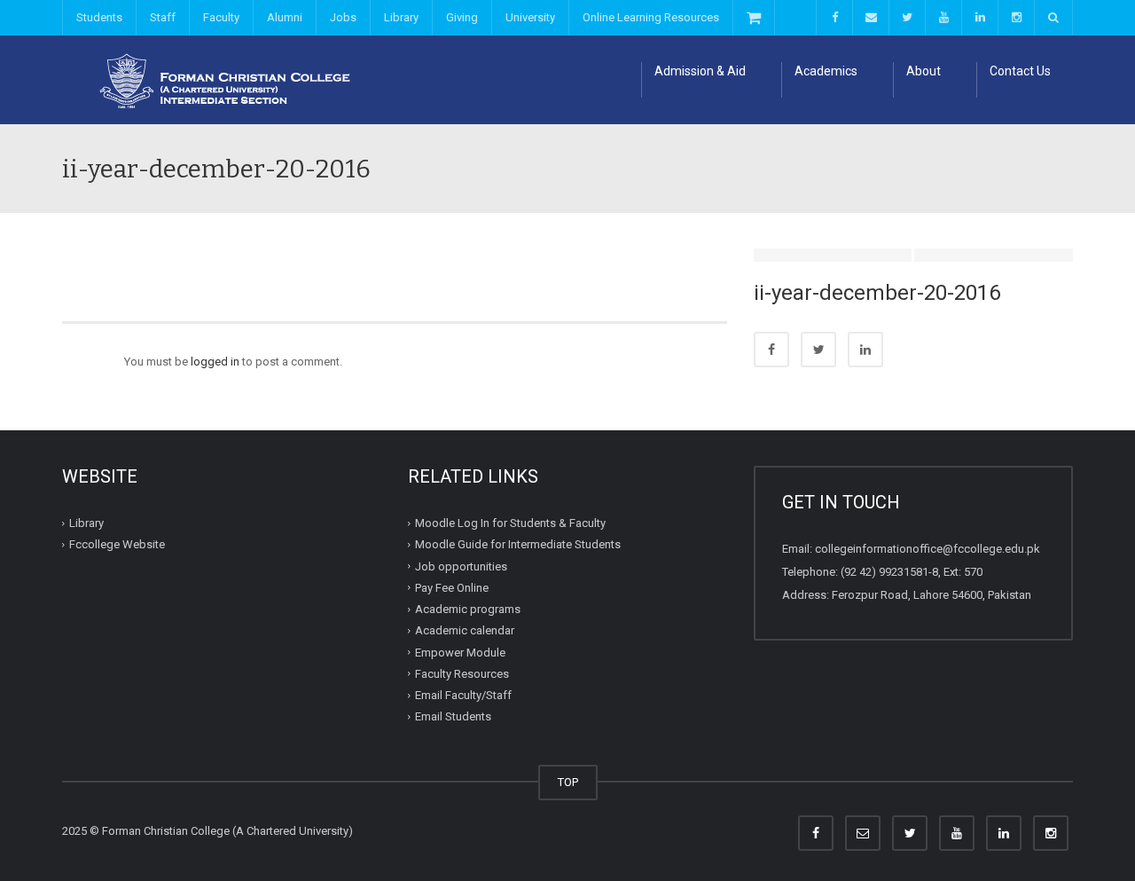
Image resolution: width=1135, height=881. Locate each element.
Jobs (343, 17)
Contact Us (1020, 71)
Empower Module (460, 651)
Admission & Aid (700, 71)
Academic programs (468, 609)
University (530, 17)
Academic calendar (464, 630)
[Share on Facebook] (771, 349)
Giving (462, 17)
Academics (825, 71)
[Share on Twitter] (818, 349)
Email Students (453, 716)
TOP (568, 782)
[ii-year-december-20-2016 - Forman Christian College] (217, 79)
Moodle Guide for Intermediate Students (518, 544)
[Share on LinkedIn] (865, 349)
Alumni (284, 17)
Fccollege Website (117, 544)
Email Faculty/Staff (463, 695)
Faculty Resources (462, 673)
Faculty (221, 17)
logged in (215, 361)
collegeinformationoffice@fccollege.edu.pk (927, 548)
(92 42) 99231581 (884, 571)
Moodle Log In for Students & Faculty (510, 523)
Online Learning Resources (651, 17)
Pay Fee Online (452, 587)
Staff (163, 17)
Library (401, 17)
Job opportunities (461, 565)
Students (99, 17)
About (923, 71)
